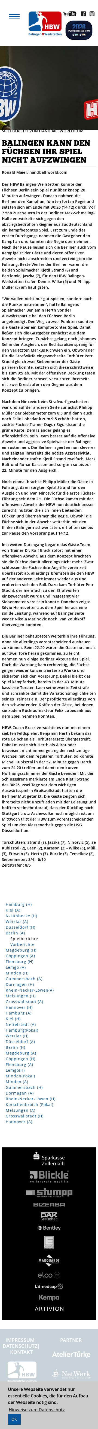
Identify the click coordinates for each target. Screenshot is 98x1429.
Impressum (20, 1340)
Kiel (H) (13, 1018)
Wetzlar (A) (17, 921)
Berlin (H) (15, 1047)
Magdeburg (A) (21, 1053)
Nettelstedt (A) (21, 1024)
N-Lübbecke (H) (21, 915)
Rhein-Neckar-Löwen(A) (30, 990)
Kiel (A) (13, 910)
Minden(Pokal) (20, 1075)
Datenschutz (20, 1346)
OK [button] (14, 1419)
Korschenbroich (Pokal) (29, 1104)
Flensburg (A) (19, 1064)
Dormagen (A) (20, 1093)
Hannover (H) (19, 1007)
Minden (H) (17, 973)
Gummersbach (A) (24, 978)
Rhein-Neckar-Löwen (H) (31, 1098)
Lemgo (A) (16, 967)
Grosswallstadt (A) (24, 1001)
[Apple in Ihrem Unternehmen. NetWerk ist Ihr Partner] (71, 1376)
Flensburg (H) (19, 961)
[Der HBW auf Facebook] (82, 14)
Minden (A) (17, 1081)
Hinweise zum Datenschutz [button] (37, 1410)
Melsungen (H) (21, 995)
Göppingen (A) (20, 955)
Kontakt (21, 1352)
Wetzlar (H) (17, 1035)
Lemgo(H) (15, 1070)
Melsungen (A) (20, 1110)
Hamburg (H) (19, 904)
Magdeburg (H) (21, 950)
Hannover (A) (19, 1121)
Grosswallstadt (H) (25, 1116)
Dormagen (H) (20, 984)
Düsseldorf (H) (20, 927)
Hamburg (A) (19, 1013)
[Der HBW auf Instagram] (90, 14)
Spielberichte (24, 938)
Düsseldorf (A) (20, 1041)
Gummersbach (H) (24, 1087)
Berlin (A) (15, 933)
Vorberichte (22, 944)
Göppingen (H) (20, 1058)
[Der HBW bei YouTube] (69, 14)
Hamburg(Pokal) (22, 1030)
